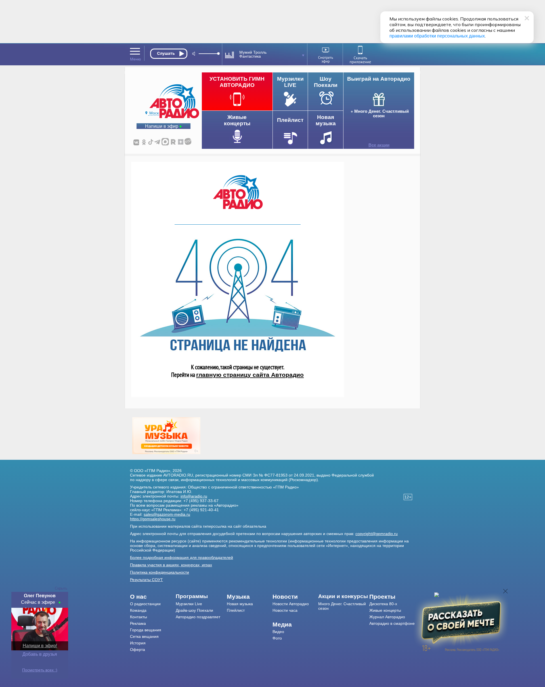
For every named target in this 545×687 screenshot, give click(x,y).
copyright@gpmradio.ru (376, 533)
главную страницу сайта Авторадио (250, 374)
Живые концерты (385, 610)
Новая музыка (240, 604)
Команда (138, 610)
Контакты (138, 617)
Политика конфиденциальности (159, 572)
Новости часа (284, 610)
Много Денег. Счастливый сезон (381, 113)
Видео (278, 631)
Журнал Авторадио (387, 617)
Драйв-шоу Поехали (194, 610)
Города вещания (145, 630)
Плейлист (236, 610)
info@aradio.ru (194, 496)
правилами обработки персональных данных (437, 36)
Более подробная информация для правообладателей (181, 557)
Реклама (138, 623)
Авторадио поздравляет (198, 617)
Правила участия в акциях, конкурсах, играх (171, 565)
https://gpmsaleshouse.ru (152, 519)
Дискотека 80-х (383, 604)
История (138, 643)
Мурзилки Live (189, 604)
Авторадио (392, 623)
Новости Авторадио (290, 604)
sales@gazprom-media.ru (167, 514)
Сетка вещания (144, 636)
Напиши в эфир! (40, 645)
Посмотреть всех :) (39, 670)
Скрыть (61, 588)
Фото (277, 638)
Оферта (137, 649)
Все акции (378, 145)
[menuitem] (153, 596)
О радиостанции (145, 604)
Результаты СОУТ (146, 579)
